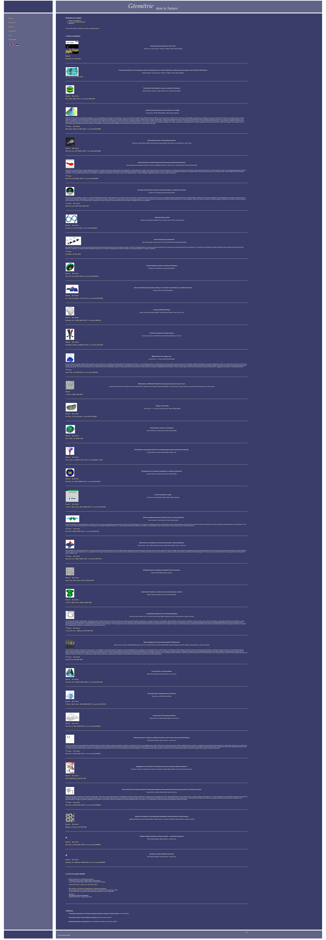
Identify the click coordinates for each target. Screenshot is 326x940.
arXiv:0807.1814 (97, 682)
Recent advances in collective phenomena (81, 879)
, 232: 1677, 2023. (85, 884)
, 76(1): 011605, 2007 (74, 726)
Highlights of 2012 (97, 460)
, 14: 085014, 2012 (74, 460)
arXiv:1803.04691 (96, 151)
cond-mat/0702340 (95, 753)
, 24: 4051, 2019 (75, 129)
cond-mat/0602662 (95, 805)
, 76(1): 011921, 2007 (74, 753)
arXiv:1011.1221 (94, 531)
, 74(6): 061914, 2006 (74, 805)
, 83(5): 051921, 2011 (74, 531)
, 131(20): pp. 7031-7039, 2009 (79, 630)
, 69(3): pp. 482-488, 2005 (77, 862)
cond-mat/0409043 (99, 862)
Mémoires (71, 23)
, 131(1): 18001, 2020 (72, 98)
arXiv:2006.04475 (90, 98)
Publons (81, 28)
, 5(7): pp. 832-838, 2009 (73, 659)
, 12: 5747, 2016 (73, 254)
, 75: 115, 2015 (76, 298)
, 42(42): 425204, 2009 (78, 602)
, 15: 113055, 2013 (74, 372)
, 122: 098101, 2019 (75, 151)
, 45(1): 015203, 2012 (78, 507)
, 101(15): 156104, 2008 (76, 682)
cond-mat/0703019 (95, 726)
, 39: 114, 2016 (73, 228)
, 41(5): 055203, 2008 (78, 704)
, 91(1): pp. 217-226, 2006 (75, 827)
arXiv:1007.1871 (97, 558)
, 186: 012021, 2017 (77, 206)
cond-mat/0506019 (95, 844)
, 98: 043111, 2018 (74, 178)
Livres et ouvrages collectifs (77, 22)
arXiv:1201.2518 (95, 481)
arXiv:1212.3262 (92, 416)
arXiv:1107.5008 (101, 507)
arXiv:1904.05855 (96, 129)
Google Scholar (94, 28)
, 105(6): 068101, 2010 (76, 558)
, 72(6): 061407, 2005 (74, 844)
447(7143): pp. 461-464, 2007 (75, 778)
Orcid (86, 28)
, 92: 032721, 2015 (74, 276)
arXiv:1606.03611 (92, 228)
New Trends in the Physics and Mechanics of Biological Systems (87, 888)
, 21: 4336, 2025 (73, 58)
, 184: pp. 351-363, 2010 (79, 580)
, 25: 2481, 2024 (74, 76)
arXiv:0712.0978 (101, 704)
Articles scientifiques (75, 20)
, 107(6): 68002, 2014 (75, 320)
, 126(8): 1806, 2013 (74, 394)
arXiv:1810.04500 (93, 178)
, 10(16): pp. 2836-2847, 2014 (76, 345)
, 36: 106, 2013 (73, 416)
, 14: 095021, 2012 (74, 438)
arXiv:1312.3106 (98, 345)
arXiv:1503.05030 (98, 298)
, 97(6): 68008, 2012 (75, 481)
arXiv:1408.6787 (96, 320)
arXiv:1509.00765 (93, 276)
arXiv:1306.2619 (93, 372)
